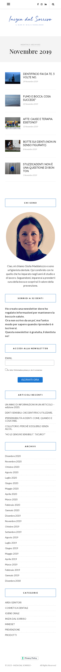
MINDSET (10, 624)
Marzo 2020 (11, 499)
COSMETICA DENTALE (16, 608)
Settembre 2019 (13, 532)
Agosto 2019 (11, 537)
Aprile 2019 (11, 559)
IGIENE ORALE (12, 613)
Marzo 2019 (11, 564)
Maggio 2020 (11, 488)
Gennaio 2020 (12, 510)
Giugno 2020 (11, 483)
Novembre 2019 (13, 521)
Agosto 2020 (11, 472)
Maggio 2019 (11, 553)
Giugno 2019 (11, 548)
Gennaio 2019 (12, 575)
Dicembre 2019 (13, 515)
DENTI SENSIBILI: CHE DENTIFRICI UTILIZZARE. (29, 412)
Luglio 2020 (11, 477)
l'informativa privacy (21, 370)
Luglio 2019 (11, 542)
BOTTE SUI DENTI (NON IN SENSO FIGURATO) (39, 143)
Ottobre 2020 (12, 467)
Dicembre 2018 (13, 580)
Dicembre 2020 (13, 456)
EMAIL (8, 358)
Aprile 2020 (11, 494)
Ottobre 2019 (12, 526)
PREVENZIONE (12, 629)
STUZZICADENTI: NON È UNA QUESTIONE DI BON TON (38, 168)
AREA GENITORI (13, 602)
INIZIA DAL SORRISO (15, 618)
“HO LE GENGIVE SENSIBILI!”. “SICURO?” (25, 434)
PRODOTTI (11, 635)
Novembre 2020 (13, 461)
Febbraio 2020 (12, 505)
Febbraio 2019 (12, 570)
